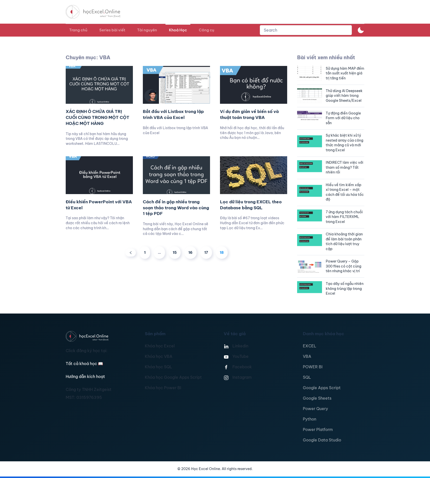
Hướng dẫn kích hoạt (85, 376)
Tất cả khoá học (84, 363)
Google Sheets (317, 398)
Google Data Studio (322, 439)
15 (175, 252)
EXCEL (309, 345)
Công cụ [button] (206, 30)
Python (309, 419)
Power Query (315, 408)
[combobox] (306, 30)
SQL (307, 377)
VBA (307, 356)
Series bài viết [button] (112, 30)
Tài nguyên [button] (147, 30)
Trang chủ (78, 30)
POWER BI (312, 366)
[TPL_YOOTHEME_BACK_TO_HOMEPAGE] (97, 12)
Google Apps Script (322, 387)
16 (190, 252)
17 (206, 252)
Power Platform (318, 429)
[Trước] (130, 253)
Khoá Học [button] (178, 30)
